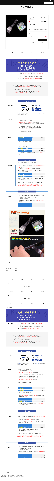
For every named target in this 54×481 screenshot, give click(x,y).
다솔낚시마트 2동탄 (27, 7)
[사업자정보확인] (9, 476)
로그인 (52, 0)
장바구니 (49, 0)
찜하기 (33, 42)
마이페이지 (45, 0)
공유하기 (43, 42)
